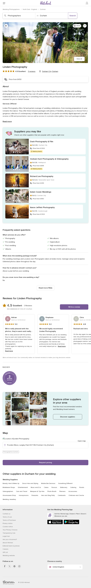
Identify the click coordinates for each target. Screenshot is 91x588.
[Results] (6, 26)
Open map (82, 441)
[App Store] (55, 524)
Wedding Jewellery (9, 499)
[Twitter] (10, 566)
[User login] (87, 3)
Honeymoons (24, 495)
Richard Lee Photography (41, 176)
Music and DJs (36, 487)
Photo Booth (51, 491)
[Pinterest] (14, 566)
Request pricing (45, 462)
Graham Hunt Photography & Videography (49, 159)
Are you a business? (10, 539)
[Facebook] (5, 566)
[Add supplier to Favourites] (85, 26)
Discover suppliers (67, 417)
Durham (43, 9)
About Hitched (8, 543)
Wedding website (9, 555)
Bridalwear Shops (9, 487)
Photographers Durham (10, 452)
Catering (73, 487)
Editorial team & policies (11, 546)
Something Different (65, 483)
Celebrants (62, 495)
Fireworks (35, 495)
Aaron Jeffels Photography (42, 207)
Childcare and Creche (76, 495)
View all (79, 59)
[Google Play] (71, 524)
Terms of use (7, 517)
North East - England (30, 9)
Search (72, 15)
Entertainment (23, 487)
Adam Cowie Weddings (40, 192)
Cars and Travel (21, 491)
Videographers (8, 491)
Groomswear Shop (9, 495)
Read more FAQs (45, 288)
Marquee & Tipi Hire (37, 491)
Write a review (74, 307)
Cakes (46, 487)
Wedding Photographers (11, 9)
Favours (54, 487)
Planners (62, 491)
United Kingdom (58, 567)
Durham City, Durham (50, 71)
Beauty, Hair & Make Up (11, 483)
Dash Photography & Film (41, 141)
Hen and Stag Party (48, 495)
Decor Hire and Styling (30, 483)
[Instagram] (19, 566)
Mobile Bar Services (48, 483)
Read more (7, 121)
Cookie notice (8, 527)
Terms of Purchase (9, 520)
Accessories (72, 491)
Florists (81, 487)
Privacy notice (7, 523)
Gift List (5, 552)
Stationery (63, 487)
